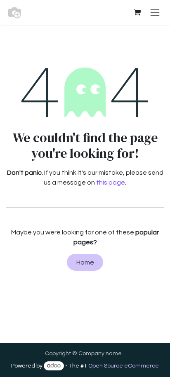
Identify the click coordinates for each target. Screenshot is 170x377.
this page (110, 182)
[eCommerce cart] (137, 12)
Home (85, 262)
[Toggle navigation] (155, 12)
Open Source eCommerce (123, 366)
